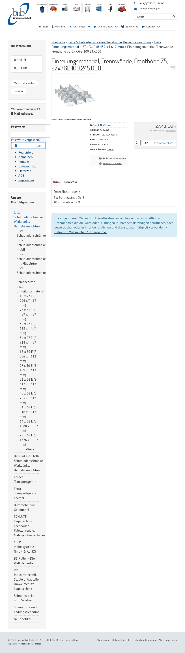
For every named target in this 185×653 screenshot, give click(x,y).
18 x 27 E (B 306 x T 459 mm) (28, 300)
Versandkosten (171, 130)
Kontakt (23, 162)
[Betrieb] (99, 8)
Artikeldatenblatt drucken (114, 158)
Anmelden (25, 157)
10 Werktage (105, 125)
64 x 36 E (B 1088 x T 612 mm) (29, 426)
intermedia (36, 643)
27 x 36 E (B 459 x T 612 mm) (28, 370)
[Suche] (173, 17)
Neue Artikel (22, 619)
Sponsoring (131, 26)
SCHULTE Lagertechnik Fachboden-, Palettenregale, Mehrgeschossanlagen (29, 525)
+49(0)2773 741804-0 (152, 3)
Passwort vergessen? (25, 140)
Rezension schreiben (112, 163)
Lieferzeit (24, 171)
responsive (12, 643)
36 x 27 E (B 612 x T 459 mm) (28, 328)
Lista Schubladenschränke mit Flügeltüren (31, 258)
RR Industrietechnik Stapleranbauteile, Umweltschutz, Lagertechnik (26, 579)
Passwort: (18, 127)
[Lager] (76, 8)
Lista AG (110, 149)
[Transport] (87, 8)
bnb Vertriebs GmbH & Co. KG (33, 640)
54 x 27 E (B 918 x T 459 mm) (28, 342)
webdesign (23, 643)
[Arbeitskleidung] (42, 8)
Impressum (26, 180)
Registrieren (26, 152)
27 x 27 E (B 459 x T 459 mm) (28, 314)
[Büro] (110, 8)
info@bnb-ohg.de (150, 8)
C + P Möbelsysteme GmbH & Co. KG (25, 546)
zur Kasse (19, 91)
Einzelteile (27, 449)
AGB (21, 175)
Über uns (60, 26)
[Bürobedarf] (122, 8)
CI (129, 640)
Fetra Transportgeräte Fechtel (25, 493)
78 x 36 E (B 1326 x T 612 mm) (29, 440)
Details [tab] (56, 182)
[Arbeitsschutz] (53, 8)
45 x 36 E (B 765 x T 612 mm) (28, 398)
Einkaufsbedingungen (144, 640)
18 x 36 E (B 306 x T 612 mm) (28, 356)
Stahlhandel (103, 640)
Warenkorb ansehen (24, 83)
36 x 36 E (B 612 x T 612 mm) (28, 384)
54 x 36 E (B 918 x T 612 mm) (28, 412)
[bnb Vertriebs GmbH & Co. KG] (19, 14)
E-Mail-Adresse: (22, 113)
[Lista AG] (173, 67)
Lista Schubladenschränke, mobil (31, 244)
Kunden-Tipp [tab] (70, 182)
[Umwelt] (65, 8)
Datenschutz (27, 166)
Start (45, 26)
